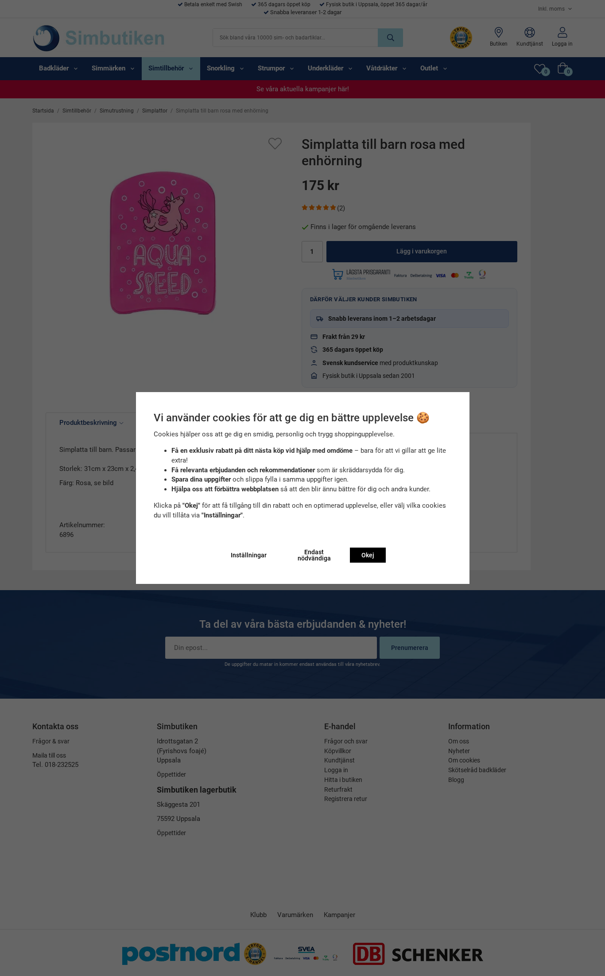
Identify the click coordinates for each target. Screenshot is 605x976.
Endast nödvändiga (314, 555)
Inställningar (249, 555)
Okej (367, 555)
